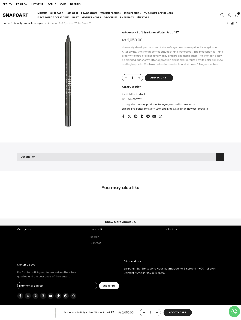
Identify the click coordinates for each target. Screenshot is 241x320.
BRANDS (75, 4)
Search (95, 237)
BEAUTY (7, 4)
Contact (96, 243)
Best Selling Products (182, 104)
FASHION (22, 4)
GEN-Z (51, 4)
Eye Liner (180, 108)
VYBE (63, 4)
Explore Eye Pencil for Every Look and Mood (148, 108)
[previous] (25, 209)
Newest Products (197, 108)
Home (6, 23)
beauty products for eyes (28, 23)
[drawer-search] (222, 15)
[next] (215, 209)
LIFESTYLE (37, 4)
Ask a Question (131, 86)
